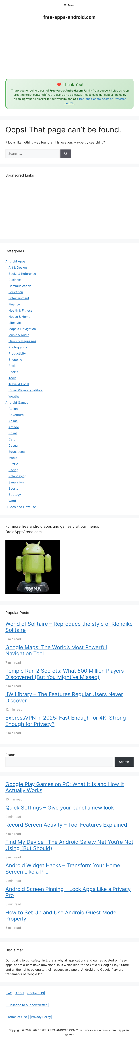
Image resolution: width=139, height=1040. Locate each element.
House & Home (19, 316)
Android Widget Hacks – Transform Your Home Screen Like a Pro (62, 868)
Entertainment (19, 298)
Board (13, 433)
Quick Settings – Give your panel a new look (59, 807)
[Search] (65, 153)
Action (13, 409)
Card (12, 439)
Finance (14, 304)
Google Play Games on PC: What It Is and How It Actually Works (64, 787)
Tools (12, 378)
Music (13, 458)
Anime (13, 421)
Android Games (16, 402)
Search (10, 755)
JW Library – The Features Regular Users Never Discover (64, 697)
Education (16, 292)
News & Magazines (22, 341)
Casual (13, 445)
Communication (20, 286)
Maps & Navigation (22, 329)
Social (13, 366)
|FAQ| (9, 993)
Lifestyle (15, 323)
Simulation (16, 482)
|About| (19, 993)
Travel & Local (19, 384)
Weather (15, 396)
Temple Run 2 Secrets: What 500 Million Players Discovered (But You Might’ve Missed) (64, 674)
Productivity (17, 353)
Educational (17, 451)
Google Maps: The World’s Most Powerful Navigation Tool (56, 650)
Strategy (15, 494)
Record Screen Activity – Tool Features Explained (66, 825)
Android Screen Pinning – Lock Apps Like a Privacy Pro (68, 892)
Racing (13, 470)
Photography (18, 347)
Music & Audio (19, 335)
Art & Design (18, 267)
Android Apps (15, 261)
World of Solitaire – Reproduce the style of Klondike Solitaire (69, 627)
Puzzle (13, 464)
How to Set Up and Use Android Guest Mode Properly (60, 915)
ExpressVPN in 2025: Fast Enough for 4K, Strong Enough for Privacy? (65, 721)
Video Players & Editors (26, 390)
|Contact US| (35, 993)
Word (12, 501)
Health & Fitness (20, 310)
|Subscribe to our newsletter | (27, 1005)
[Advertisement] (69, 50)
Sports (13, 372)
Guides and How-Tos (20, 507)
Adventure (16, 415)
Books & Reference (22, 273)
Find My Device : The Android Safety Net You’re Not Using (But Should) (69, 845)
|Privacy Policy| (41, 1017)
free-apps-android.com (69, 17)
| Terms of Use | (17, 1017)
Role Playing (17, 476)
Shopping (15, 359)
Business (15, 280)
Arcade (14, 427)
